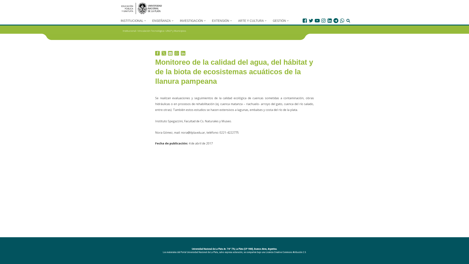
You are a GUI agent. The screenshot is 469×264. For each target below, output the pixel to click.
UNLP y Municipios (176, 30)
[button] (145, 20)
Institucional (129, 30)
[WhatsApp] (342, 20)
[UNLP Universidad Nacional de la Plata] (141, 8)
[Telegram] (335, 20)
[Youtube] (317, 20)
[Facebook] (304, 20)
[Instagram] (323, 20)
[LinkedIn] (329, 20)
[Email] (170, 53)
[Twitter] (311, 20)
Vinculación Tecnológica (151, 30)
